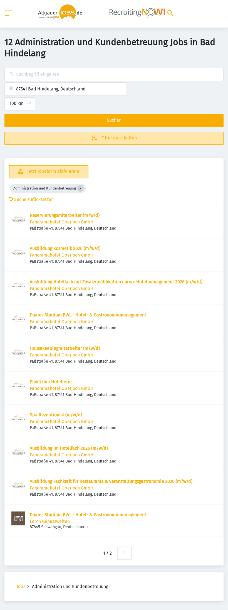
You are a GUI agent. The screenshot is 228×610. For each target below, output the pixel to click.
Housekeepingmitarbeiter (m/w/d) (65, 348)
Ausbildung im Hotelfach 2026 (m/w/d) (69, 448)
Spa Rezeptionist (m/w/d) (56, 414)
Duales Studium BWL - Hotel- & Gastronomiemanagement (88, 315)
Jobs (21, 586)
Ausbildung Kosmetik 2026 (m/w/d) (65, 248)
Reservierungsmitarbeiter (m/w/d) (65, 215)
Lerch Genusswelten (50, 521)
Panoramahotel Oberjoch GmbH (61, 222)
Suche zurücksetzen (34, 199)
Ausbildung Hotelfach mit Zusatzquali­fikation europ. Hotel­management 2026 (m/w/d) (116, 281)
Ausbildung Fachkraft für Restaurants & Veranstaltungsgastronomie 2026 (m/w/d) (111, 481)
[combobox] (114, 74)
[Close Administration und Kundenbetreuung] (80, 188)
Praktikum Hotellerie (51, 381)
